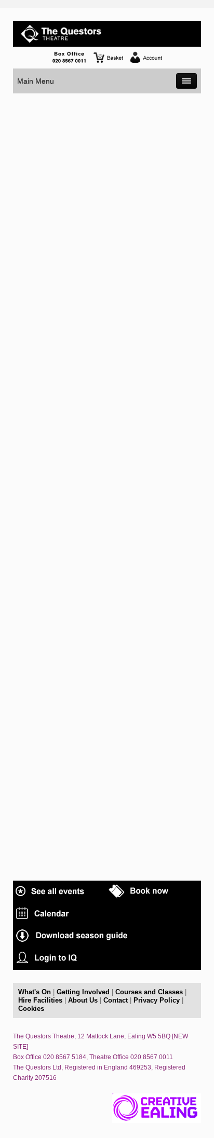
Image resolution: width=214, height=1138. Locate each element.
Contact (115, 1000)
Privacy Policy (156, 1000)
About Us (83, 1000)
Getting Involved (83, 992)
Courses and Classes (149, 992)
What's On (34, 992)
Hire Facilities (40, 1000)
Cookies (31, 1008)
